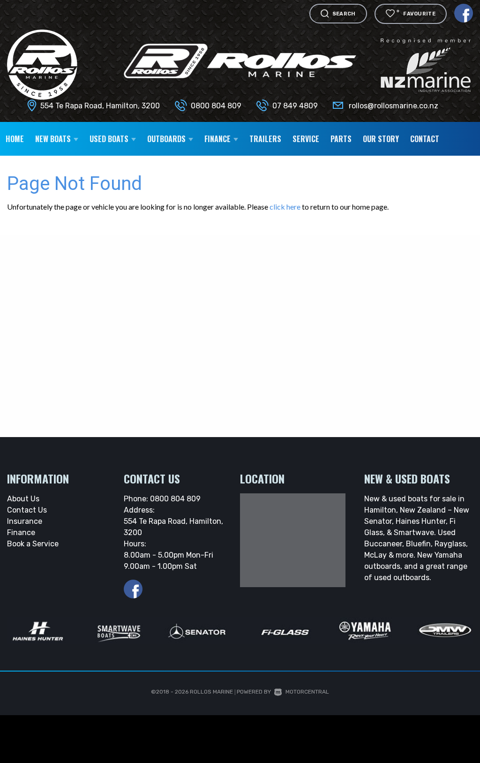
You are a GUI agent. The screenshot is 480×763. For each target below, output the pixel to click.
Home (15, 138)
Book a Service (33, 543)
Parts (341, 138)
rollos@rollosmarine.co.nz (393, 105)
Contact (424, 138)
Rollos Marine (211, 691)
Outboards (167, 138)
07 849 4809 (295, 105)
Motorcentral (307, 691)
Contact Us (27, 510)
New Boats (54, 138)
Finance (21, 532)
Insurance (24, 521)
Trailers (265, 138)
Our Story (381, 138)
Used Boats (110, 138)
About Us (23, 498)
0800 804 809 (216, 105)
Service (305, 138)
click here (285, 206)
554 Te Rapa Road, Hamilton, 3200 (100, 105)
